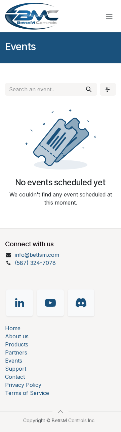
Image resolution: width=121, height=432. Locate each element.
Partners (16, 352)
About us (17, 336)
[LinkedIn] (19, 302)
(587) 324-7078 (35, 262)
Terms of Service (27, 393)
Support (15, 368)
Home (13, 328)
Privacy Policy (23, 384)
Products (16, 344)
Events (13, 360)
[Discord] (81, 302)
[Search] (88, 89)
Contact (15, 376)
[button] (60, 411)
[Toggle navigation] (109, 16)
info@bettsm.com (37, 254)
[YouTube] (50, 302)
